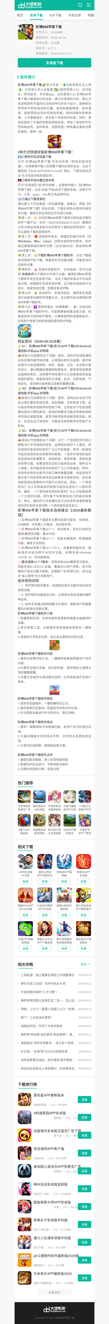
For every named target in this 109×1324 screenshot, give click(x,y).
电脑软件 (94, 15)
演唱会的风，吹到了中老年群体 (41, 1026)
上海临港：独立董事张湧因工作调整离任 (47, 975)
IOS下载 (55, 15)
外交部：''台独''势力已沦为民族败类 (44, 1051)
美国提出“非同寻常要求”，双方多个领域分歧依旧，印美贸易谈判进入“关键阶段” (49, 1043)
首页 (20, 15)
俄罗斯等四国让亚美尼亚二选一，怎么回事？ (49, 1000)
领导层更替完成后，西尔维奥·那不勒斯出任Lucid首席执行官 (49, 1060)
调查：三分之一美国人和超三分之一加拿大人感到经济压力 (49, 1009)
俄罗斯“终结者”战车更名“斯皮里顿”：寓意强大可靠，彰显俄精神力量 (49, 1034)
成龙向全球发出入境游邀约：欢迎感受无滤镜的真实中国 (49, 1068)
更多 (84, 964)
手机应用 (74, 15)
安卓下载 (36, 15)
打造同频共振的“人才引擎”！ (39, 992)
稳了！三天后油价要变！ (37, 1017)
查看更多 (54, 1292)
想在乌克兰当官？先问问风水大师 (43, 983)
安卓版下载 (54, 62)
